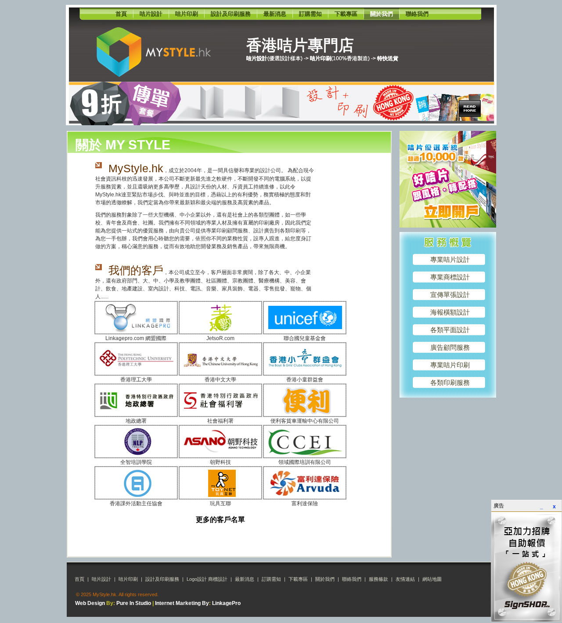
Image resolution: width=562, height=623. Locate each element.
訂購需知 (310, 14)
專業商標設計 (450, 277)
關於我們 (381, 14)
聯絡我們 (417, 14)
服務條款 (378, 579)
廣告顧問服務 (450, 347)
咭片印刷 (186, 14)
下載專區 (346, 14)
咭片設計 (151, 14)
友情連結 (405, 579)
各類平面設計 (450, 329)
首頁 (121, 14)
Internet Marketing (178, 603)
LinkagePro (226, 603)
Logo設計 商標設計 (207, 579)
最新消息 (274, 14)
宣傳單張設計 (450, 294)
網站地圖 (432, 579)
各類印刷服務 (450, 382)
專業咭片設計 (450, 259)
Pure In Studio (133, 603)
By (205, 603)
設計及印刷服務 (231, 14)
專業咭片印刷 (450, 365)
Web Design (90, 603)
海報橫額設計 (450, 312)
